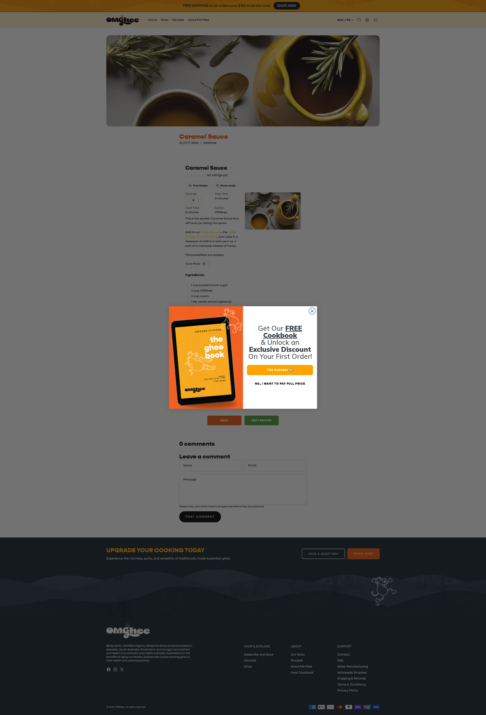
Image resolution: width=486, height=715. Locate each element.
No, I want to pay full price (280, 383)
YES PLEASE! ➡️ (280, 370)
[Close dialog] (312, 311)
